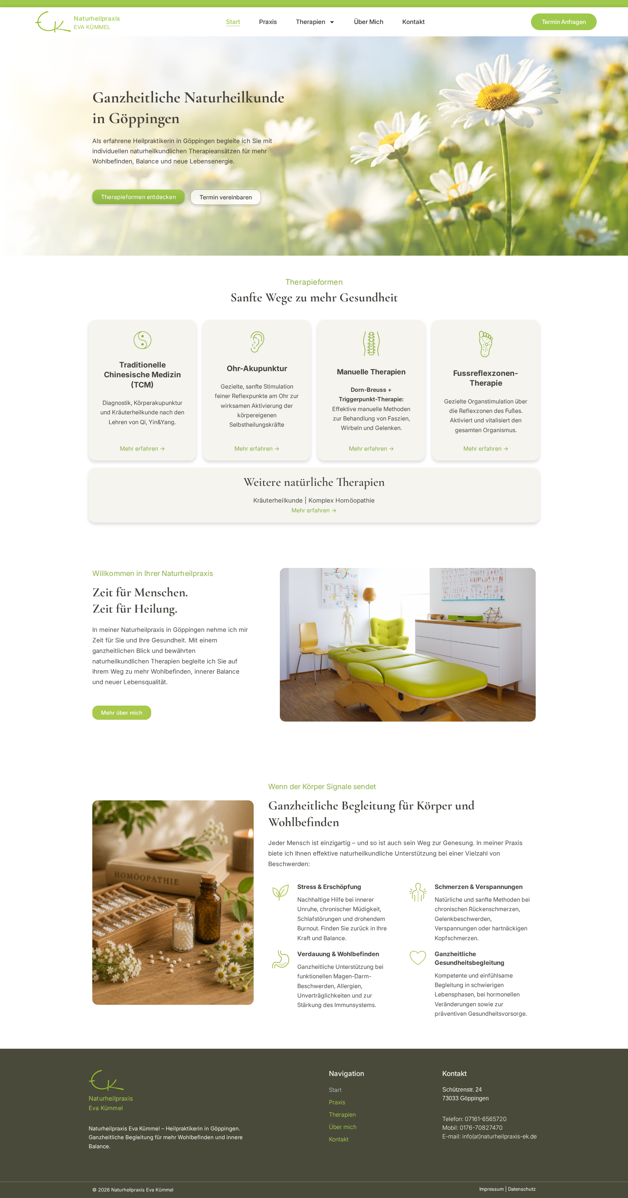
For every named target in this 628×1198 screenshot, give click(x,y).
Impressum (491, 1189)
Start (233, 21)
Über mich (368, 21)
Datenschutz (522, 1189)
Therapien (310, 21)
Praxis (268, 21)
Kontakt (413, 21)
